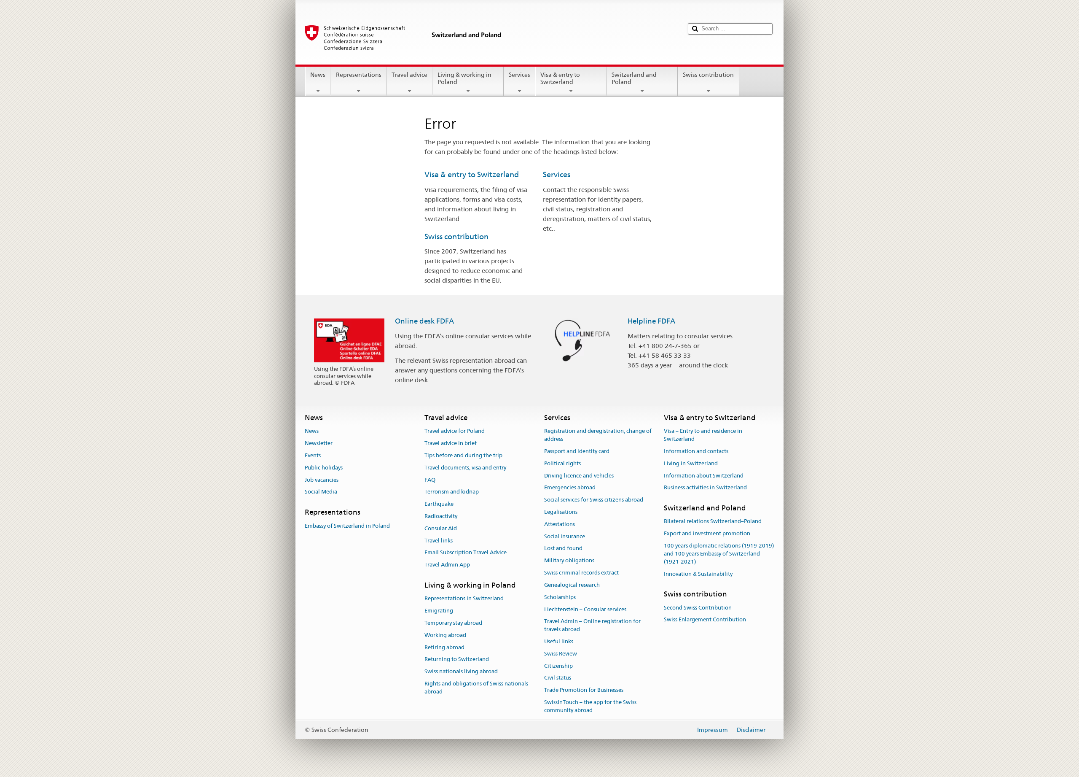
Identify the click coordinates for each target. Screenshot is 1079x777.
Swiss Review (560, 653)
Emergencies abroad (570, 488)
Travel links (438, 540)
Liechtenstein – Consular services (585, 609)
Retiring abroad (444, 647)
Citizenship (558, 666)
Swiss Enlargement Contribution (705, 620)
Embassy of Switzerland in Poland (347, 526)
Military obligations (569, 561)
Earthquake (439, 504)
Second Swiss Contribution (698, 607)
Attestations (559, 524)
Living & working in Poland (464, 78)
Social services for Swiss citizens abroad (593, 499)
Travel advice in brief (450, 443)
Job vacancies (321, 480)
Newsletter (319, 443)
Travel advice (409, 74)
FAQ (429, 480)
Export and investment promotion (707, 534)
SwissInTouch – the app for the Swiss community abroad (590, 706)
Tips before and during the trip (463, 455)
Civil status (557, 678)
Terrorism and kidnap (451, 492)
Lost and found (563, 548)
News (317, 74)
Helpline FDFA (651, 321)
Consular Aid (440, 528)
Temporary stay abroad (453, 623)
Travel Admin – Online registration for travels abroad (592, 625)
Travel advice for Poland (454, 431)
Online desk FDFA (424, 321)
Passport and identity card (576, 451)
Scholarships (560, 597)
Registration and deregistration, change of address (598, 435)
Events (313, 455)
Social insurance (564, 536)
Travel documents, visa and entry (465, 467)
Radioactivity (440, 516)
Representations (358, 74)
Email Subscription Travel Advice (465, 553)
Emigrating (438, 610)
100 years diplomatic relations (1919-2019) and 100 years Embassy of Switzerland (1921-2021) (719, 553)
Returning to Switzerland (456, 659)
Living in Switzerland (691, 463)
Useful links (558, 641)
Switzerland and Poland (634, 78)
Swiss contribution (708, 74)
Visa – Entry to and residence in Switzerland (703, 435)
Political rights (562, 463)
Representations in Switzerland (464, 599)
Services (519, 74)
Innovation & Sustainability (698, 574)
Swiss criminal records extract (581, 572)
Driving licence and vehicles (579, 475)
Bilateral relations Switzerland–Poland (713, 521)
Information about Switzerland (703, 475)
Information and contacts (696, 451)
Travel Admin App (447, 565)
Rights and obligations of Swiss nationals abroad (476, 687)
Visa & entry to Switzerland (560, 78)
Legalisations (560, 512)
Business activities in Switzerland (705, 488)
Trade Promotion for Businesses (583, 690)
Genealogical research (572, 585)
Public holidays (324, 467)
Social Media (321, 492)
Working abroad (445, 635)
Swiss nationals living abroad (461, 672)
